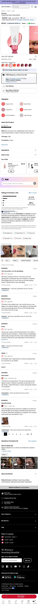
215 (28, 434)
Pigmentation (26, 19)
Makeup (3, 11)
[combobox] (21, 6)
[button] (26, 23)
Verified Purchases (25, 260)
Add (11, 171)
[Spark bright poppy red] (19, 65)
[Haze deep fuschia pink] (26, 65)
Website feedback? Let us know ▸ (19, 487)
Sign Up (27, 560)
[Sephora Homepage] (6, 6)
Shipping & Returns (11, 81)
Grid (30, 59)
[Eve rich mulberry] (30, 65)
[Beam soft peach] (7, 65)
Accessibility (20, 586)
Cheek (8, 11)
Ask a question (15, 18)
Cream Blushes (5, 482)
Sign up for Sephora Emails (9, 556)
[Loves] (32, 6)
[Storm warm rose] (22, 65)
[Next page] (31, 434)
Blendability (19, 19)
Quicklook (4, 168)
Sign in (8, 78)
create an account (16, 78)
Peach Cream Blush (23, 480)
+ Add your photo (6, 451)
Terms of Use (13, 586)
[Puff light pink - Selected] (11, 65)
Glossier (3, 13)
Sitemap (27, 586)
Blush (13, 11)
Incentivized (7, 255)
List (34, 59)
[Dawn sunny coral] (15, 65)
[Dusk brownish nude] (3, 65)
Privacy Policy (4, 586)
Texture (32, 19)
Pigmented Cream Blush (17, 482)
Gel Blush (14, 480)
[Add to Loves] (35, 56)
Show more (4, 144)
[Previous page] (2, 434)
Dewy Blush (28, 482)
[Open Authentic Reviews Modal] (17, 212)
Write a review (33, 193)
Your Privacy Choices (6, 588)
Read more (4, 339)
